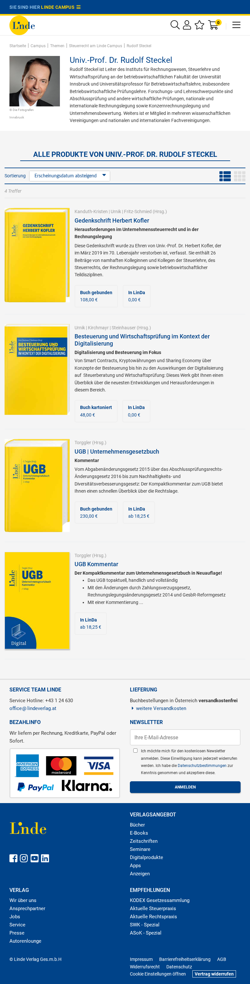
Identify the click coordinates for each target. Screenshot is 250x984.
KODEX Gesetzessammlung (159, 900)
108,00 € (96, 296)
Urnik (116, 211)
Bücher (137, 825)
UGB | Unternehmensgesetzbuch (117, 451)
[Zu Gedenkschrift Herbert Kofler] (37, 254)
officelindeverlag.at (32, 708)
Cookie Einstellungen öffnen (158, 974)
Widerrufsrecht (145, 966)
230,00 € (96, 512)
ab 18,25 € (138, 512)
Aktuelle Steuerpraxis (153, 908)
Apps (135, 865)
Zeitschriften (144, 841)
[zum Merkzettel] (199, 26)
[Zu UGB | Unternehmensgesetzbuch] (37, 485)
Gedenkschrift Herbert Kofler (112, 220)
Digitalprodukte (146, 857)
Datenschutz (179, 966)
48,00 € (96, 411)
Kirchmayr (98, 327)
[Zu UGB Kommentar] (37, 600)
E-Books (139, 833)
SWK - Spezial (145, 925)
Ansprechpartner (27, 908)
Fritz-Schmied (138, 211)
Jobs (14, 917)
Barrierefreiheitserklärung (185, 959)
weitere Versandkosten (161, 708)
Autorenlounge (25, 941)
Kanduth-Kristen (91, 211)
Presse (16, 933)
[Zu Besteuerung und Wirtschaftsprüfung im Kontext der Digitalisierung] (37, 369)
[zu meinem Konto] (187, 26)
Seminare (140, 849)
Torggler (83, 442)
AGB (221, 959)
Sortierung (15, 175)
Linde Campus (58, 7)
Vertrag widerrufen (214, 974)
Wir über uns (22, 900)
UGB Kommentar (96, 564)
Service (17, 925)
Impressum (141, 959)
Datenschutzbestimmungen (203, 765)
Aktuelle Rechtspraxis (153, 917)
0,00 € (136, 296)
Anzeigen (140, 874)
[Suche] (175, 26)
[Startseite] (22, 25)
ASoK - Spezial (145, 933)
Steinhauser (124, 327)
